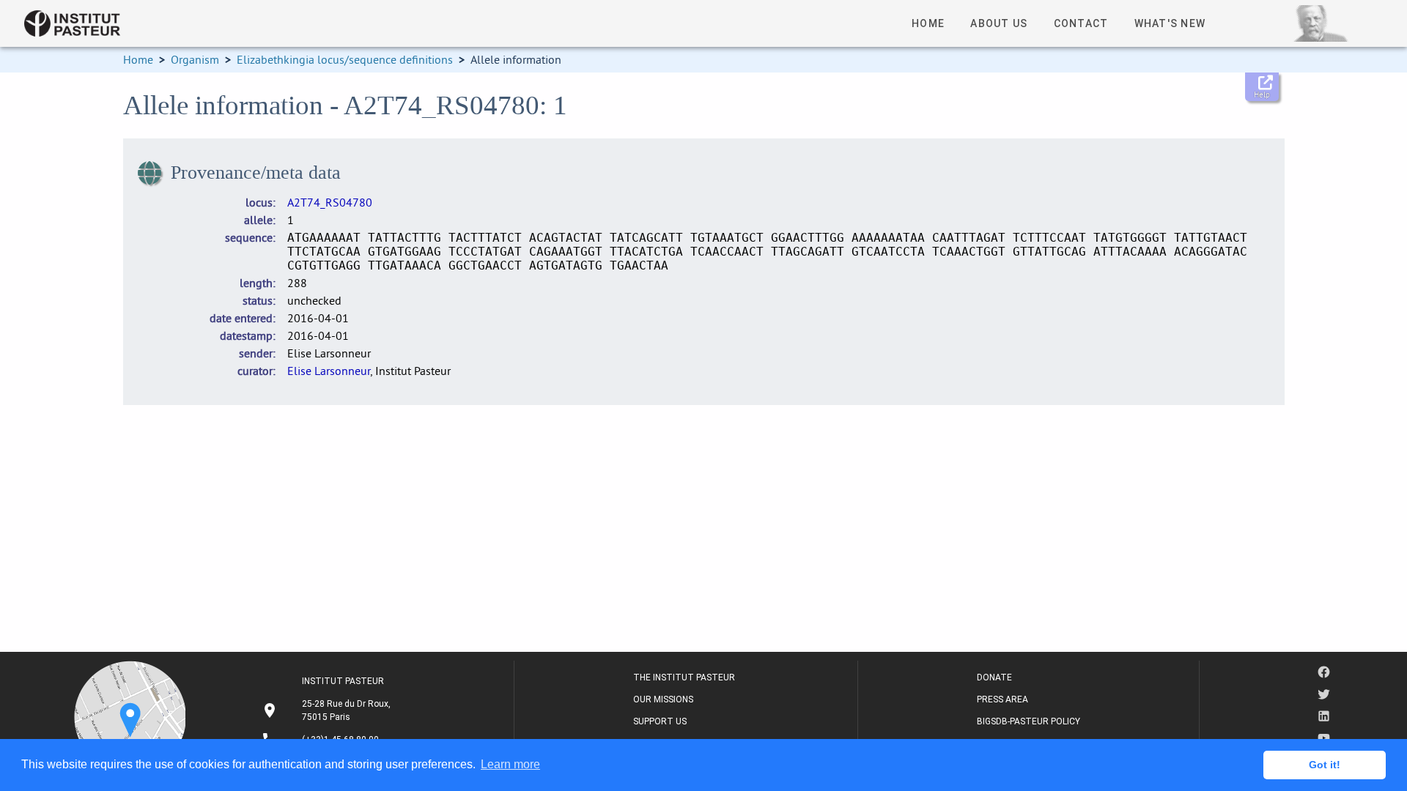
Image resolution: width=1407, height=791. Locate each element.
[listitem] (328, 710)
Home (138, 59)
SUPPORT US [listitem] (660, 721)
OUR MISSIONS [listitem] (663, 699)
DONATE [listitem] (994, 677)
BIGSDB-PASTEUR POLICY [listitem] (1028, 721)
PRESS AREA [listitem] (1002, 699)
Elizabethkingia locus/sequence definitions (345, 59)
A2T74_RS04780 (329, 202)
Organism (195, 59)
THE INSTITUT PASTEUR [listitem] (684, 677)
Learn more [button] (510, 764)
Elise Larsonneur (328, 370)
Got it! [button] (1324, 764)
